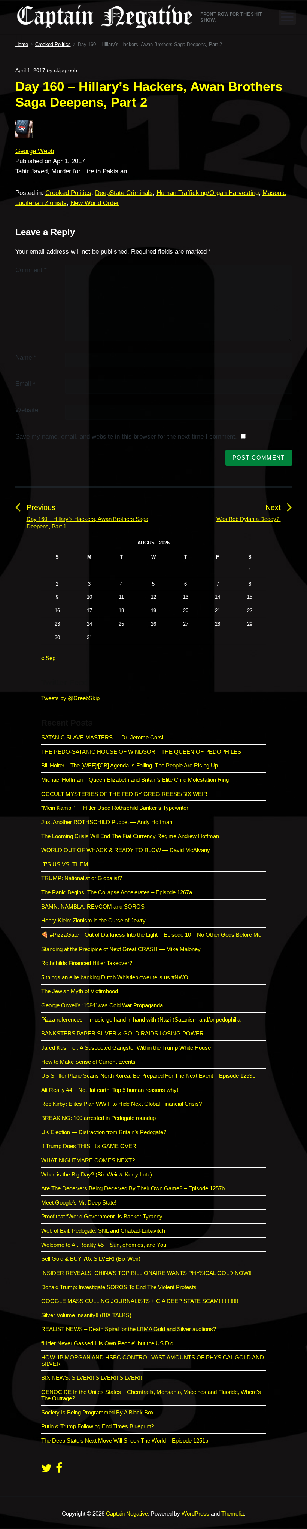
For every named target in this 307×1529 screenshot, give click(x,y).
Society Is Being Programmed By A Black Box (97, 1412)
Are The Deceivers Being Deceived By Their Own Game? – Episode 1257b (133, 1188)
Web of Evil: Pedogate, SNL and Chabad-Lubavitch (103, 1230)
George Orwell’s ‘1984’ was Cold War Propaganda (102, 1005)
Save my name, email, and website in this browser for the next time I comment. (126, 436)
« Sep (48, 658)
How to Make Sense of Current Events (88, 1062)
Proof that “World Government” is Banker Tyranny (101, 1216)
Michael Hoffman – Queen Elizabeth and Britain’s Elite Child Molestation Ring (135, 779)
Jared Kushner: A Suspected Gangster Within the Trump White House (126, 1047)
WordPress (195, 1513)
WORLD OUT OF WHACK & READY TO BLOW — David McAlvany (125, 850)
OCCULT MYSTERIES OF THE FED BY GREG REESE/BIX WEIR (124, 794)
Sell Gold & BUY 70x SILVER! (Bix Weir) (90, 1258)
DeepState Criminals (124, 192)
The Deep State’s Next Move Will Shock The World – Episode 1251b (124, 1440)
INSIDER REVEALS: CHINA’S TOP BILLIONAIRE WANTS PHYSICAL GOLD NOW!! (146, 1273)
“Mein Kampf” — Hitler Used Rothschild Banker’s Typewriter (115, 808)
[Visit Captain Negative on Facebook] (59, 1470)
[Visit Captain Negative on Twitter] (46, 1470)
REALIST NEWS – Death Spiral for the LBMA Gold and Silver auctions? (128, 1329)
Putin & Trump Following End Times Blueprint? (97, 1426)
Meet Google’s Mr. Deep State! (78, 1202)
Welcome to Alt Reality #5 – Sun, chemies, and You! (104, 1245)
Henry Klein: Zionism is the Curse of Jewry (93, 920)
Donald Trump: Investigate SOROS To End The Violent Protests (119, 1287)
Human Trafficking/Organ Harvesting (207, 192)
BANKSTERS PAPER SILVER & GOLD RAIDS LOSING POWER (122, 1033)
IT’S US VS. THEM (64, 864)
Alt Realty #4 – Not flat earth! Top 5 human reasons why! (109, 1090)
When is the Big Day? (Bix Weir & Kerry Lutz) (96, 1174)
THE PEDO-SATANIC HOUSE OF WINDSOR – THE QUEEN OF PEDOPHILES (141, 751)
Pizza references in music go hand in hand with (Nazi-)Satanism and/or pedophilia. (141, 1019)
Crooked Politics (68, 192)
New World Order (94, 203)
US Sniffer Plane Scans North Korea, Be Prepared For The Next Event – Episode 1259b (148, 1075)
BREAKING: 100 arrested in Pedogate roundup (98, 1118)
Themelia (232, 1513)
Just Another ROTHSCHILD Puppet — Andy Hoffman (106, 822)
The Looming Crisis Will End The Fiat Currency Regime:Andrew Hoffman (130, 836)
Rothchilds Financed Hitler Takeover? (86, 963)
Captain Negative (127, 1513)
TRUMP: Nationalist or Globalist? (81, 878)
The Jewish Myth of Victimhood (79, 991)
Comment (31, 270)
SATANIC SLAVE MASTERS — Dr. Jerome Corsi (102, 737)
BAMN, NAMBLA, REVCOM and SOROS (93, 906)
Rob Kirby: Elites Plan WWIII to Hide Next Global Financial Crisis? (121, 1104)
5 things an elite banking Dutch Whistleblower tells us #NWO (114, 977)
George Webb (34, 151)
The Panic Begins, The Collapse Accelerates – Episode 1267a (116, 892)
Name (25, 357)
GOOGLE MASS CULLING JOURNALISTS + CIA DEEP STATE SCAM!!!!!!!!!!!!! (139, 1301)
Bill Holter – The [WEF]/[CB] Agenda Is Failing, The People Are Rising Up (129, 765)
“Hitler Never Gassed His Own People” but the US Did (107, 1343)
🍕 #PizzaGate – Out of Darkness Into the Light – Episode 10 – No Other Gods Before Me (151, 934)
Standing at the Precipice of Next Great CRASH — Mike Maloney (121, 949)
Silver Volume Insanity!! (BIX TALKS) (86, 1315)
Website (26, 409)
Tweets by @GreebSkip (70, 698)
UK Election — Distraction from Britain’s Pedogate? (103, 1132)
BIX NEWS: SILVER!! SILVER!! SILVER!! (91, 1377)
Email (25, 383)
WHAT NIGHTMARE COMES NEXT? (88, 1160)
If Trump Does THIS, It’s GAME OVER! (89, 1146)
